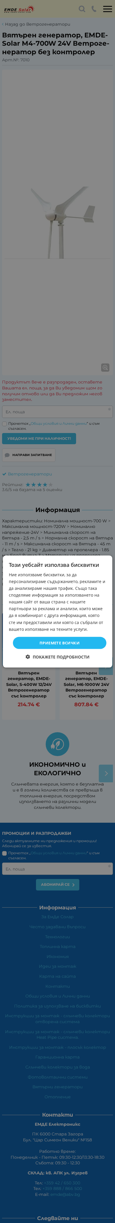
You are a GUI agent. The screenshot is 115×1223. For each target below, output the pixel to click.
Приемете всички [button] (60, 642)
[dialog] (57, 611)
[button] (58, 657)
